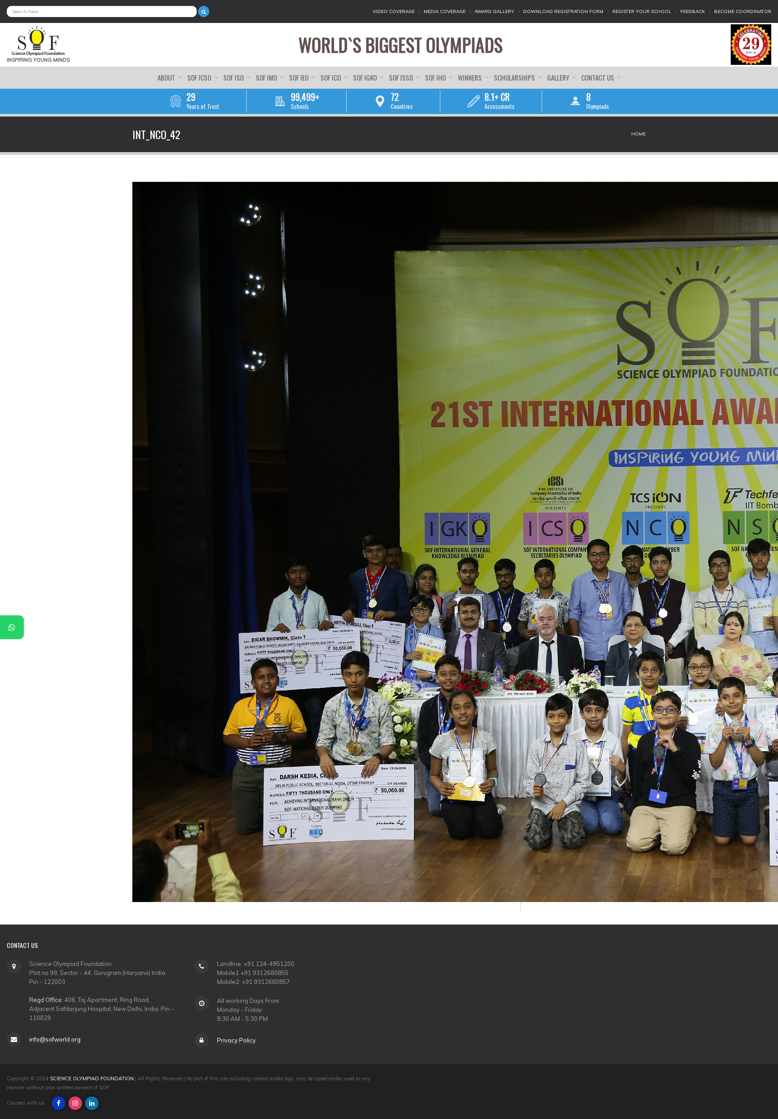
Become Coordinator (742, 11)
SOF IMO (267, 77)
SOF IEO (299, 77)
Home (638, 134)
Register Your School (641, 11)
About (167, 77)
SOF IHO (436, 77)
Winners (470, 77)
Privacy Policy (236, 1040)
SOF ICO (331, 77)
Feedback (692, 11)
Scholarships (515, 77)
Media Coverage (445, 11)
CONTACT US (598, 77)
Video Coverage (394, 11)
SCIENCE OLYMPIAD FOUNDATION (92, 1078)
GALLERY (558, 77)
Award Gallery (494, 11)
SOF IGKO (365, 77)
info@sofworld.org (55, 1039)
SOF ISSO (401, 77)
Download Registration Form (563, 11)
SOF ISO (234, 77)
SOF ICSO (200, 77)
